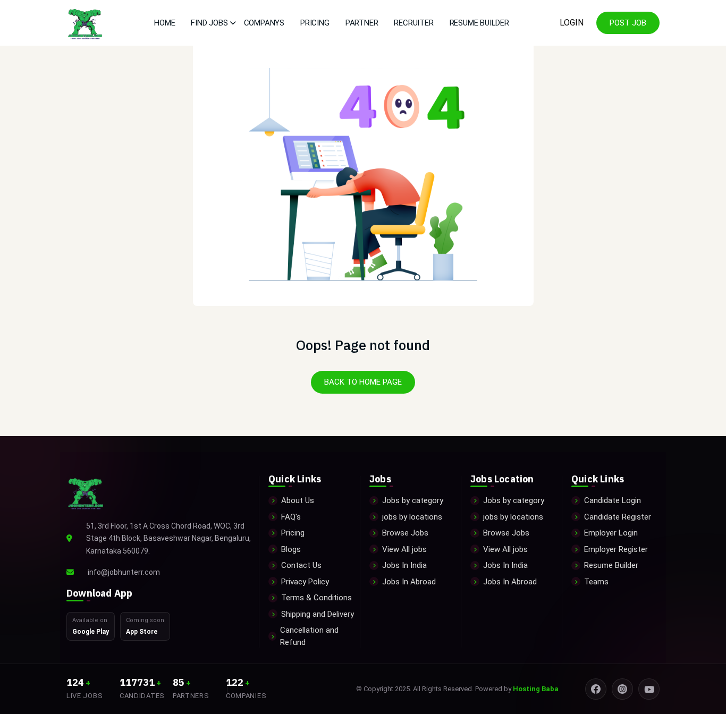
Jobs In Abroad (409, 581)
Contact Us (301, 565)
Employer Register (616, 549)
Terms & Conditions (316, 597)
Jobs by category (412, 500)
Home (164, 23)
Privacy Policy (305, 581)
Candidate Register (617, 517)
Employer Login (611, 533)
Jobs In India (404, 565)
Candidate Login (612, 500)
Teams (596, 581)
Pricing (315, 23)
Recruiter (413, 23)
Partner (361, 23)
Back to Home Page (363, 382)
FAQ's (291, 517)
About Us (297, 500)
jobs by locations (412, 517)
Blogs (291, 549)
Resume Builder (479, 23)
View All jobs (404, 549)
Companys (264, 23)
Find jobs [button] (209, 23)
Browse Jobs (405, 533)
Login (572, 23)
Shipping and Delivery (317, 614)
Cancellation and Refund (309, 636)
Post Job (628, 23)
